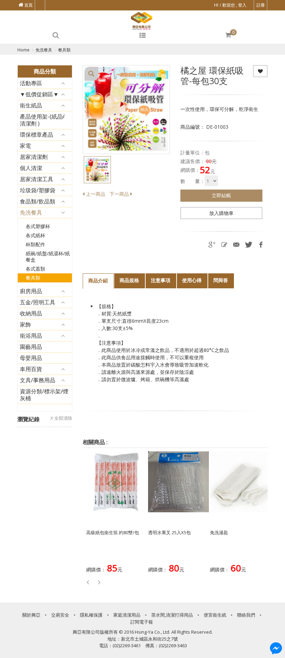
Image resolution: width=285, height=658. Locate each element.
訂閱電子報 (141, 622)
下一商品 (119, 194)
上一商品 (94, 194)
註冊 (260, 5)
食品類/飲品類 (37, 201)
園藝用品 (31, 347)
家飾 (25, 324)
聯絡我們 (246, 615)
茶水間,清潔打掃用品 (172, 615)
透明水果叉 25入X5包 (169, 532)
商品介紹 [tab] (98, 280)
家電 (25, 146)
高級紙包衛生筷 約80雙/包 (112, 532)
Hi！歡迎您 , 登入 (230, 5)
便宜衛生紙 (215, 615)
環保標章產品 (36, 134)
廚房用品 (31, 291)
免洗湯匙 (219, 532)
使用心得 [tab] (192, 280)
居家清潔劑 (34, 157)
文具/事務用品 (37, 380)
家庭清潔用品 (126, 615)
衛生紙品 (31, 105)
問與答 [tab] (220, 280)
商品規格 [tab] (129, 280)
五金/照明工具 (37, 302)
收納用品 (31, 313)
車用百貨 (31, 369)
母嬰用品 (31, 358)
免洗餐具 (31, 212)
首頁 (28, 5)
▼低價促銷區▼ (39, 94)
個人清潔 (31, 168)
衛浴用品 (31, 335)
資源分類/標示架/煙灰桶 (44, 394)
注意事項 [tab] (160, 280)
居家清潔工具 (36, 179)
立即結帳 (221, 195)
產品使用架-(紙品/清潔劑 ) (42, 120)
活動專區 (31, 83)
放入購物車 (221, 213)
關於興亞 (31, 615)
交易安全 (60, 615)
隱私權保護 (91, 615)
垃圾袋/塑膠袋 (37, 190)
